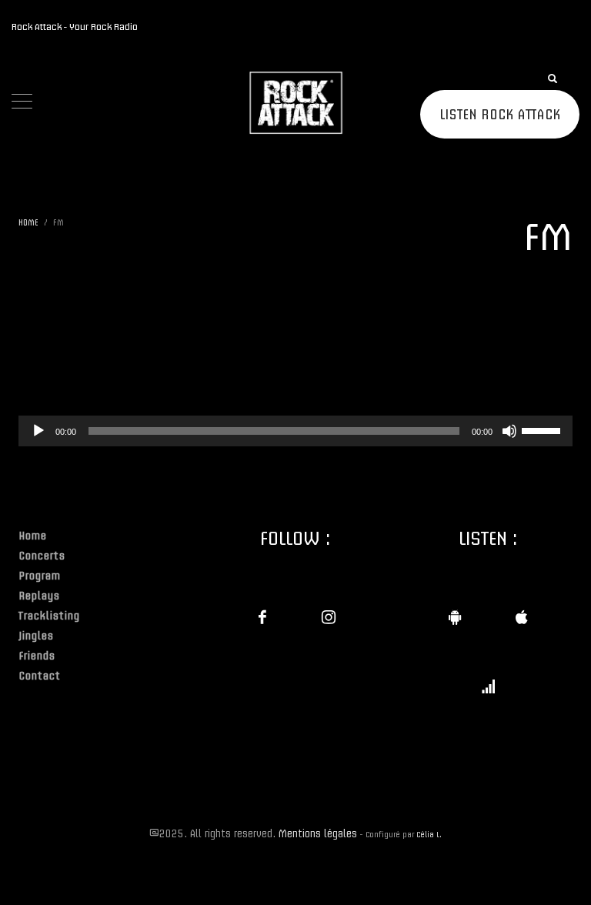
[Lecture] (38, 431)
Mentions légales (318, 833)
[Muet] (509, 431)
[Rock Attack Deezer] (488, 686)
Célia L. (429, 834)
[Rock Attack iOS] (521, 617)
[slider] (543, 429)
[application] (295, 431)
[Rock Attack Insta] (328, 617)
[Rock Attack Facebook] (262, 617)
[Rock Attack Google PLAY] (455, 617)
